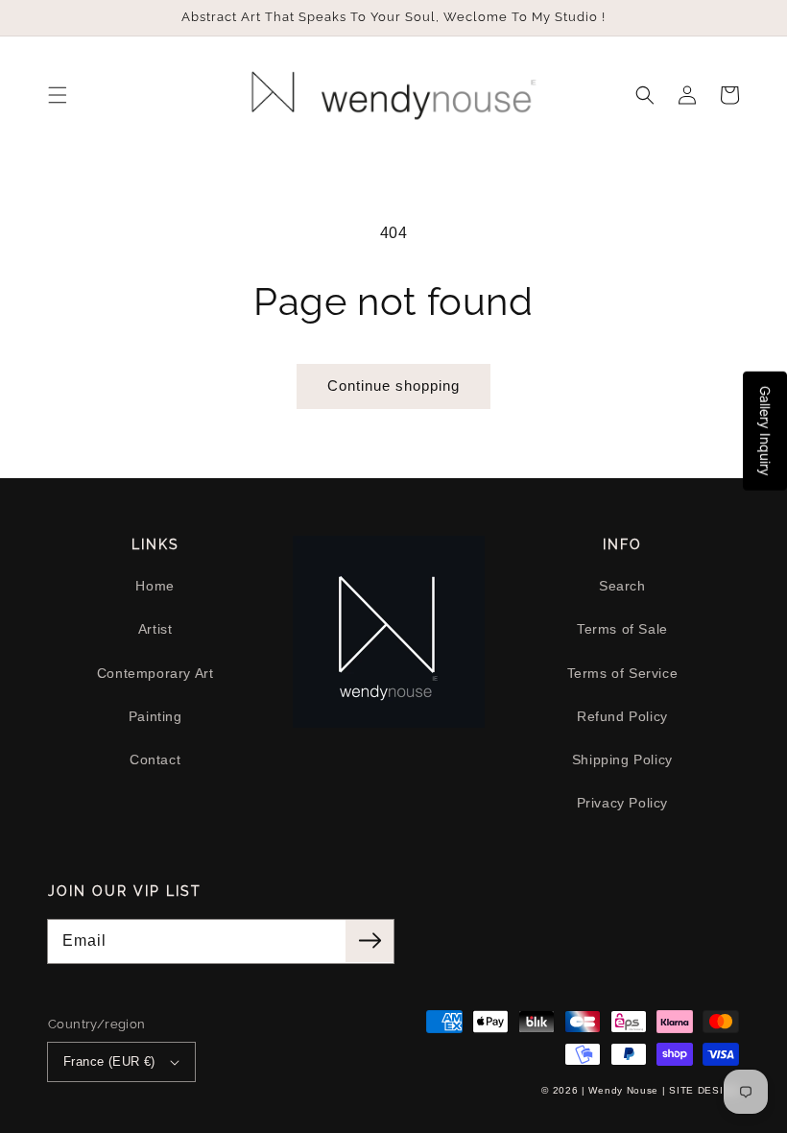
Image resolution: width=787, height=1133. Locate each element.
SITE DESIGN (704, 1090)
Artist (155, 629)
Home (154, 585)
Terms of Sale (622, 629)
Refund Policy (622, 716)
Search (622, 585)
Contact (155, 759)
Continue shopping (393, 385)
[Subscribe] (370, 941)
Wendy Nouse (623, 1090)
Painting (155, 716)
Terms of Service (623, 673)
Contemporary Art (155, 673)
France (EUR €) (109, 1061)
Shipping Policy (622, 759)
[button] (57, 95)
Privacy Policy (622, 802)
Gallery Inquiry (765, 431)
